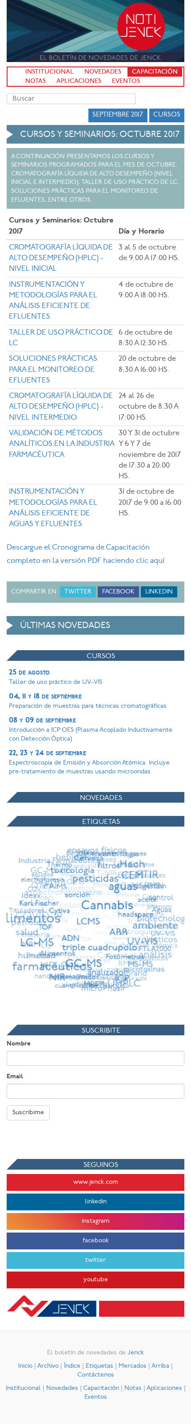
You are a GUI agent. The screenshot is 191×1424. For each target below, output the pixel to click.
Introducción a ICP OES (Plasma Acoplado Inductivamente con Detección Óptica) (90, 729)
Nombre (19, 1044)
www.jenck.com (95, 1182)
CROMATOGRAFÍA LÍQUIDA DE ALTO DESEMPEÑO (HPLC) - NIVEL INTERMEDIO (61, 406)
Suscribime (28, 1112)
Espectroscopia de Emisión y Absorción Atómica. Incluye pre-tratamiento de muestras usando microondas (89, 762)
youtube (96, 1279)
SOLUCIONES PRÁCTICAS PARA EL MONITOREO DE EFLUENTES (53, 369)
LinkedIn (159, 592)
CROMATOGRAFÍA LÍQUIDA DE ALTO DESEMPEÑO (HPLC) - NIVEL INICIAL (61, 258)
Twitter (78, 592)
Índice (72, 1366)
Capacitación (155, 72)
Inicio (25, 1366)
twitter (95, 1260)
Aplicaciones (78, 81)
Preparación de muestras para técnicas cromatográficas (88, 701)
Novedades (102, 72)
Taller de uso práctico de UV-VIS (55, 677)
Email (15, 1076)
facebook (96, 1240)
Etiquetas (99, 1366)
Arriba (160, 1366)
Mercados (133, 1366)
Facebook (118, 592)
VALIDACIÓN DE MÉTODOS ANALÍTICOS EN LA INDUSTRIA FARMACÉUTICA (61, 444)
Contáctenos (95, 1375)
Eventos (126, 81)
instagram (96, 1221)
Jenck (135, 1353)
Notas (35, 81)
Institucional (49, 72)
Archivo (48, 1366)
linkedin (96, 1201)
